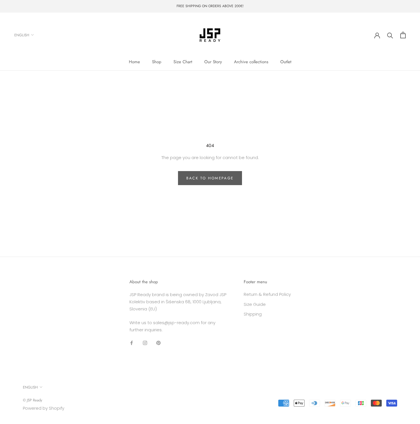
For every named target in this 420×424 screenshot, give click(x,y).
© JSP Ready (32, 400)
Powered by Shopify (43, 408)
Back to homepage (210, 178)
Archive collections (251, 62)
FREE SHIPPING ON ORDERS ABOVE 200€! (210, 6)
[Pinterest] (158, 342)
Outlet (285, 62)
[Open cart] (403, 35)
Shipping (253, 314)
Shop (156, 62)
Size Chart (182, 62)
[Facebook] (131, 342)
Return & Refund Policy (267, 294)
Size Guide (255, 304)
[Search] (390, 35)
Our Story (213, 62)
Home (134, 62)
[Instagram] (145, 342)
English (21, 34)
